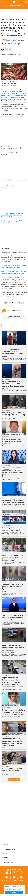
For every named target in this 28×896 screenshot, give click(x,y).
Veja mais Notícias (14, 779)
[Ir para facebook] (10, 872)
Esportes (6, 845)
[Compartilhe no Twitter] (2, 44)
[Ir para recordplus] (6, 877)
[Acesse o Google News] (15, 44)
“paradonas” (7, 108)
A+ (6, 50)
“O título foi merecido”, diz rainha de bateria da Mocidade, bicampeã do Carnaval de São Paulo (12, 215)
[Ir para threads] (21, 872)
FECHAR (14, 893)
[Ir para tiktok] (10, 877)
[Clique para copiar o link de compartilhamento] (19, 44)
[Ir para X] (14, 877)
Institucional (8, 862)
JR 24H (5, 853)
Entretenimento (9, 849)
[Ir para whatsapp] (17, 877)
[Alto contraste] (2, 49)
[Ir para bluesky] (6, 872)
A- (10, 50)
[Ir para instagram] (14, 872)
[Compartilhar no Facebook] (6, 44)
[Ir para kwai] (17, 872)
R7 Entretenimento (4, 15)
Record (5, 858)
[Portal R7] (14, 2)
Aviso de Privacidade (17, 889)
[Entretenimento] (14, 6)
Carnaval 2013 (12, 15)
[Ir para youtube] (21, 877)
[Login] (26, 2)
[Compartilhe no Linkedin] (9, 44)
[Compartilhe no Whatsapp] (12, 44)
